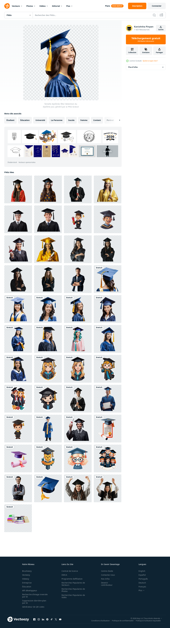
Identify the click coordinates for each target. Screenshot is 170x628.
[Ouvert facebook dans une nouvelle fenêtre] (34, 619)
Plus (68, 6)
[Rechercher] (154, 15)
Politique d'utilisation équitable (148, 620)
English (142, 571)
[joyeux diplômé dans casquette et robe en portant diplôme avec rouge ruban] (18, 249)
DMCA (64, 575)
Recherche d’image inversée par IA (35, 595)
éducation (25, 120)
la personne (56, 120)
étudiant (10, 120)
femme (83, 120)
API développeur (29, 590)
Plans (107, 6)
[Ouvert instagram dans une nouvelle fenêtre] (39, 619)
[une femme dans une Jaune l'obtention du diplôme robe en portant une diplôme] (48, 249)
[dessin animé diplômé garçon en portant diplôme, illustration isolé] (78, 219)
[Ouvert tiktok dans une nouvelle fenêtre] (52, 619)
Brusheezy (27, 571)
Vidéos (42, 6)
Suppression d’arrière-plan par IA (34, 601)
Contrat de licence (70, 571)
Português (143, 579)
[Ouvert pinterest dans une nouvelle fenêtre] (47, 619)
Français (142, 586)
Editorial (56, 6)
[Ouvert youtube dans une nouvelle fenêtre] (60, 619)
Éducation (26, 586)
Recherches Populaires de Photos (73, 590)
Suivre (160, 29)
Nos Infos (105, 579)
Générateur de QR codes (33, 607)
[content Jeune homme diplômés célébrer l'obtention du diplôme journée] (107, 399)
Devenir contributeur (106, 583)
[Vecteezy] (7, 6)
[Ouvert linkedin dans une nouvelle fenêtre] (43, 619)
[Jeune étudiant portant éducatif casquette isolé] (18, 189)
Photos (29, 6)
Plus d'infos (133, 67)
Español (142, 575)
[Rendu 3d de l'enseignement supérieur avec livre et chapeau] (18, 518)
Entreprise (27, 582)
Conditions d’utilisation (100, 620)
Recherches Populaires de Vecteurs (73, 583)
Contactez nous (108, 575)
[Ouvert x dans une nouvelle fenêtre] (56, 619)
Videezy (25, 579)
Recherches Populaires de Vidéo (73, 596)
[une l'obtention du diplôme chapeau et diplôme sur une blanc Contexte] (18, 458)
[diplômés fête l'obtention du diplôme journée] (107, 458)
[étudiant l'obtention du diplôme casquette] (48, 488)
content (97, 120)
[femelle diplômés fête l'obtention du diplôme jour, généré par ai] (78, 309)
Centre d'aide (107, 571)
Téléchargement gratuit (145, 39)
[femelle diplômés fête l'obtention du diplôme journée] (107, 279)
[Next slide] (117, 120)
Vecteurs (16, 6)
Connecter (156, 6)
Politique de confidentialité (122, 620)
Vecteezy (26, 575)
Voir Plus (107, 151)
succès (71, 120)
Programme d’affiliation (72, 579)
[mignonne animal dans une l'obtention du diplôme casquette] (48, 458)
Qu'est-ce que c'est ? (150, 61)
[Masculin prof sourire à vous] (18, 488)
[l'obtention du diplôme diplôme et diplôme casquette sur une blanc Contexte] (107, 428)
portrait (110, 120)
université (40, 120)
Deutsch (142, 582)
